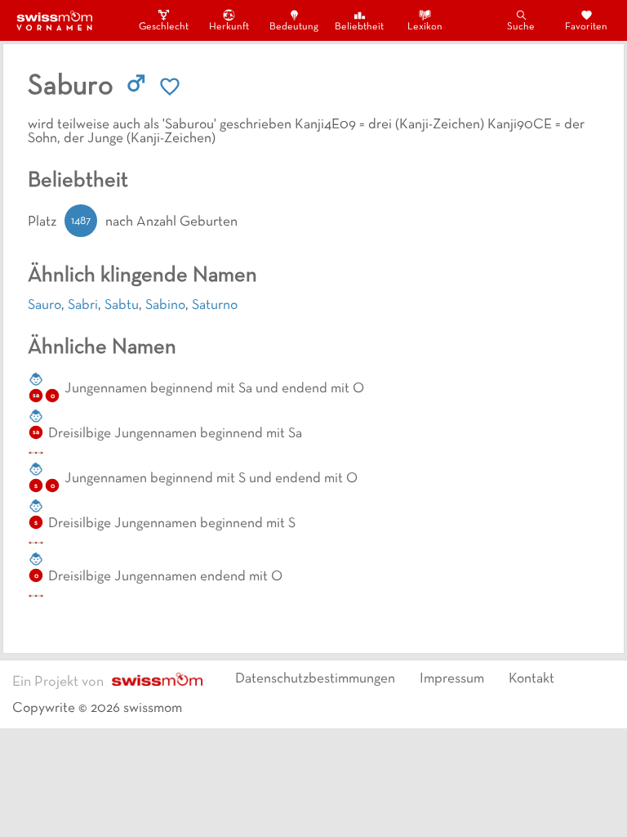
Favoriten (586, 27)
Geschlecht (163, 27)
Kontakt (531, 679)
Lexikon (424, 27)
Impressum (452, 679)
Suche (521, 27)
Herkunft (229, 27)
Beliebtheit (359, 27)
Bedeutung (293, 27)
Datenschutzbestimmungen (315, 679)
